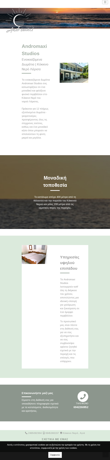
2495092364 (35, 433)
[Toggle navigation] (105, 2)
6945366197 (52, 433)
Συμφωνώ (55, 455)
